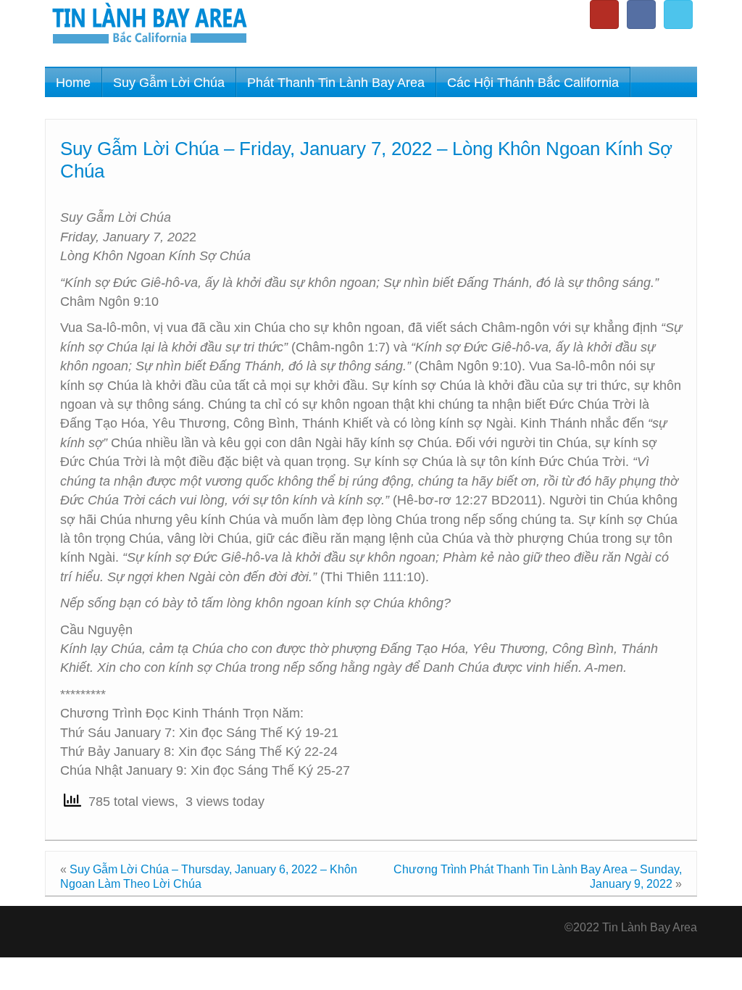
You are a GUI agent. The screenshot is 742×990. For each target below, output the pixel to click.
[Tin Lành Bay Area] (149, 25)
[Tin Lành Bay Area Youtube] (604, 14)
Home (73, 82)
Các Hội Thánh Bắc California (533, 82)
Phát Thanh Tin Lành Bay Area (336, 82)
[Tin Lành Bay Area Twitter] (678, 14)
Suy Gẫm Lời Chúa (169, 82)
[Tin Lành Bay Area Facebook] (641, 14)
